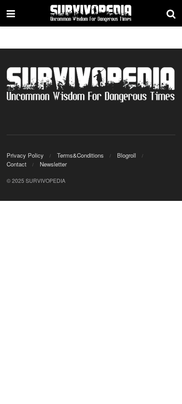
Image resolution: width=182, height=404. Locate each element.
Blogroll (126, 155)
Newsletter (53, 164)
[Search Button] (171, 13)
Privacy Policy (25, 155)
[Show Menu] (11, 13)
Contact (17, 164)
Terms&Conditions (80, 155)
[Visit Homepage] (91, 13)
